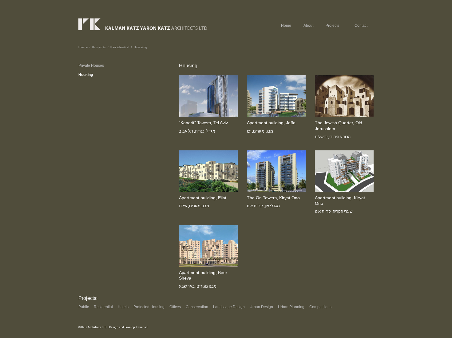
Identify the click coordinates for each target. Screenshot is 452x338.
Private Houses (91, 65)
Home (286, 25)
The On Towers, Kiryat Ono (273, 197)
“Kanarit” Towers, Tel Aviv (203, 122)
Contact (361, 25)
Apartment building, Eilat (202, 197)
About (308, 25)
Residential (120, 47)
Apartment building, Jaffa (271, 122)
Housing (85, 75)
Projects (99, 47)
